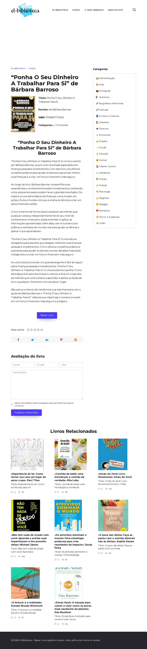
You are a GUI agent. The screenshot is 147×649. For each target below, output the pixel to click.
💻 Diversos (102, 128)
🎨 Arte (100, 84)
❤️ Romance (103, 210)
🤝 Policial (101, 185)
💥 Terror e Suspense (108, 217)
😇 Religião (102, 204)
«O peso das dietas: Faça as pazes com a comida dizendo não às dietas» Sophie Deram (116, 538)
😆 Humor (101, 160)
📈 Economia (103, 135)
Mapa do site (115, 10)
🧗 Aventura (102, 97)
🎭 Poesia (101, 179)
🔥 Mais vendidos (94, 10)
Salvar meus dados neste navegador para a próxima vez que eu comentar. (44, 404)
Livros (76, 10)
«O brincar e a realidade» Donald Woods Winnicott (26, 604)
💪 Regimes (102, 198)
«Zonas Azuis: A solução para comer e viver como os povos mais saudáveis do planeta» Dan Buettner (73, 607)
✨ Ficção (101, 147)
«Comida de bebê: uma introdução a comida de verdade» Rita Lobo (69, 477)
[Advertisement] (73, 46)
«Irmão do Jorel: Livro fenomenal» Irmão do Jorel (115, 475)
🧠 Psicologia (103, 191)
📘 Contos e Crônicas (107, 116)
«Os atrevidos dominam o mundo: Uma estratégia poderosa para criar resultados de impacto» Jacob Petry (73, 541)
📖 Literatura (103, 172)
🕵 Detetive (102, 122)
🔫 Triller (101, 223)
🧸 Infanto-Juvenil (106, 166)
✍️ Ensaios (101, 141)
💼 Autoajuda (103, 90)
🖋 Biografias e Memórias (109, 103)
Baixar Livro (47, 315)
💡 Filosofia (102, 153)
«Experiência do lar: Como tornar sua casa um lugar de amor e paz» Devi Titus (28, 477)
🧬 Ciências (102, 109)
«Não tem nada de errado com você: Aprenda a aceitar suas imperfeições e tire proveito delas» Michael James (30, 540)
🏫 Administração (105, 78)
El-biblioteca (60, 10)
